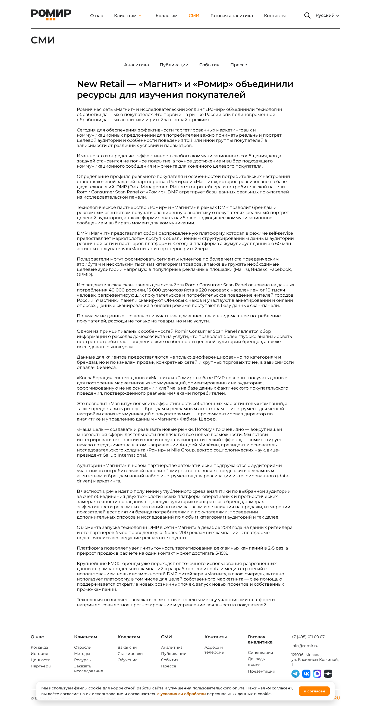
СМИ (194, 15)
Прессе (168, 666)
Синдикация (260, 652)
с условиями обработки (181, 693)
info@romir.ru (304, 645)
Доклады (257, 658)
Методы (82, 653)
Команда (39, 647)
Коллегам (167, 15)
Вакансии (127, 647)
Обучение (128, 659)
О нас (96, 15)
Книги (254, 665)
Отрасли (83, 647)
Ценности (41, 659)
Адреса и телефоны (215, 650)
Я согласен (314, 691)
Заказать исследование (88, 668)
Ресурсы (83, 659)
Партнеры (41, 666)
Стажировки (130, 653)
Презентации (261, 671)
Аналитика (172, 647)
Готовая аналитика (231, 15)
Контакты (275, 15)
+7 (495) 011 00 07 (308, 636)
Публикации (174, 653)
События (169, 659)
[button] (307, 15)
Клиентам (125, 15)
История (39, 653)
